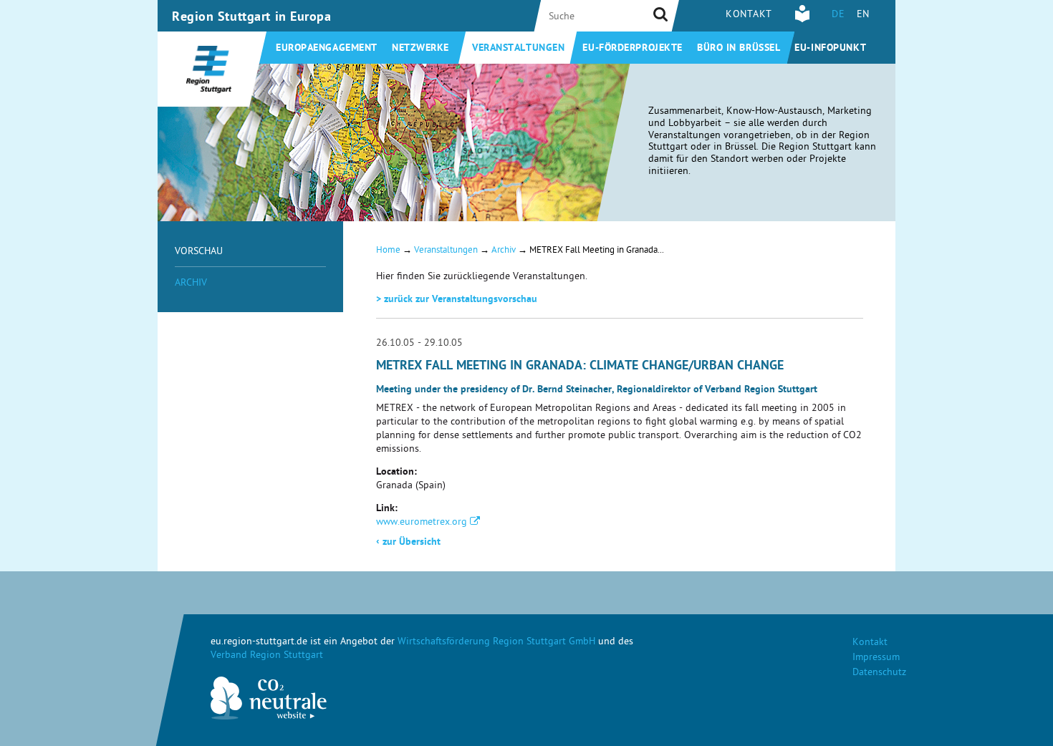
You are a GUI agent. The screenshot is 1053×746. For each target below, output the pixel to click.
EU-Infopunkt (830, 48)
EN (863, 15)
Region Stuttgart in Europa (252, 18)
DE (838, 15)
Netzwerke (420, 48)
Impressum (876, 658)
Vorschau (199, 252)
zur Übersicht (408, 542)
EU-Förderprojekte (632, 48)
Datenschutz (879, 673)
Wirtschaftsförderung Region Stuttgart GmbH (496, 642)
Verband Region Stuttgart (267, 656)
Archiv (191, 284)
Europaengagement (327, 48)
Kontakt (749, 15)
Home (388, 251)
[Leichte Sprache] (802, 20)
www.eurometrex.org (421, 523)
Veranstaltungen (518, 48)
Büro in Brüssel (738, 48)
